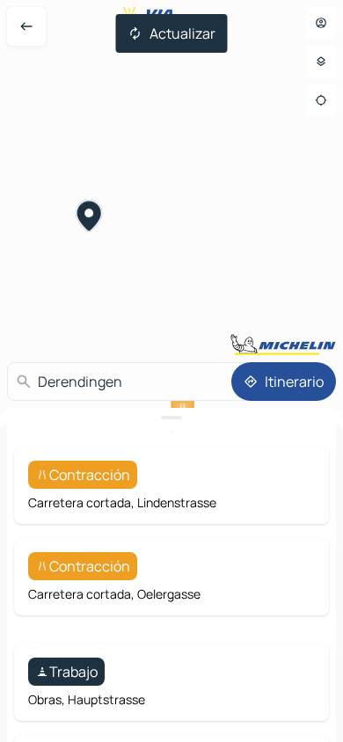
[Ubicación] (321, 100)
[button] (89, 218)
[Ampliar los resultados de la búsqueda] (171, 417)
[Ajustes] (321, 61)
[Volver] (26, 26)
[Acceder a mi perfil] (321, 23)
